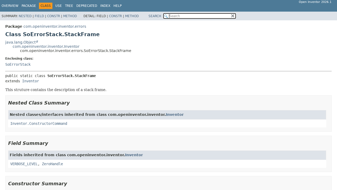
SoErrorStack (18, 64)
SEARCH (154, 16)
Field (39, 16)
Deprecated (86, 6)
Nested (25, 16)
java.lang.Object (20, 42)
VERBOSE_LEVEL (24, 164)
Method (70, 16)
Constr (53, 16)
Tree (69, 6)
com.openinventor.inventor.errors (54, 26)
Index (105, 6)
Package (29, 6)
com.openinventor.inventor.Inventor (46, 46)
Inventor (30, 81)
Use (58, 6)
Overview (10, 6)
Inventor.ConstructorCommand (38, 123)
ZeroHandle (52, 164)
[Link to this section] (73, 103)
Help (117, 6)
